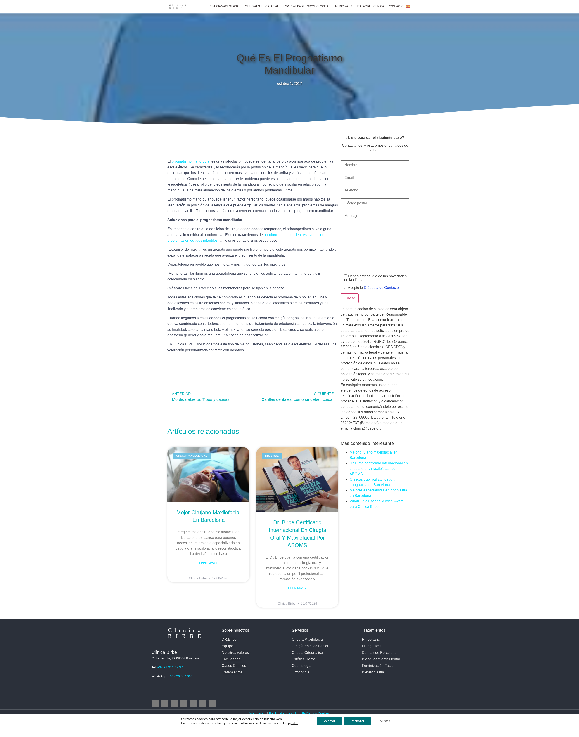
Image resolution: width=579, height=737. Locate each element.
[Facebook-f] (164, 703)
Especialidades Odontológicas (306, 6)
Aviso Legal (257, 713)
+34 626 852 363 (180, 676)
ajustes (293, 723)
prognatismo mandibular (191, 161)
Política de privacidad (284, 713)
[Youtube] (183, 703)
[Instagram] (155, 703)
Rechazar (357, 721)
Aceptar (329, 721)
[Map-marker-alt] (193, 703)
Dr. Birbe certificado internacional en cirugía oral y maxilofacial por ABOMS (379, 468)
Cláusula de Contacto (381, 288)
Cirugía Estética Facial (261, 6)
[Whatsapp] (212, 703)
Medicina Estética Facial (353, 6)
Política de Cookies (316, 713)
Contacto (396, 6)
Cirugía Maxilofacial (225, 6)
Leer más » (208, 563)
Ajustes (385, 721)
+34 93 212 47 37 (170, 667)
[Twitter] (174, 703)
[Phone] (202, 703)
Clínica (378, 6)
